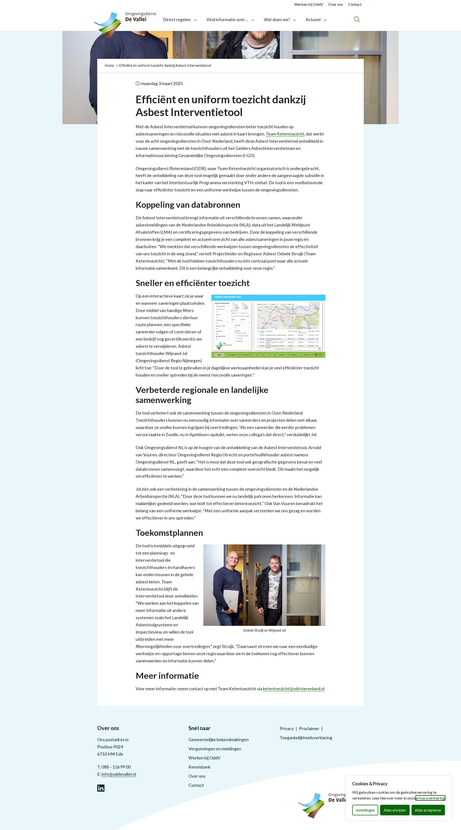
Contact (196, 785)
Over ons (197, 776)
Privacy (287, 728)
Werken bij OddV (204, 757)
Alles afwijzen (395, 810)
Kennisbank (199, 766)
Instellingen (365, 810)
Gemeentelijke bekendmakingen (218, 739)
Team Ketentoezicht (285, 133)
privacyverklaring (430, 798)
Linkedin (100, 787)
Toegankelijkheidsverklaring (306, 737)
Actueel (313, 19)
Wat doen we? (277, 19)
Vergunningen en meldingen (214, 748)
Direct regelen (177, 19)
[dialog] (398, 798)
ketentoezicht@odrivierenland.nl (294, 688)
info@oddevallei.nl (119, 774)
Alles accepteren (428, 810)
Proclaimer (309, 728)
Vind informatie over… (227, 19)
